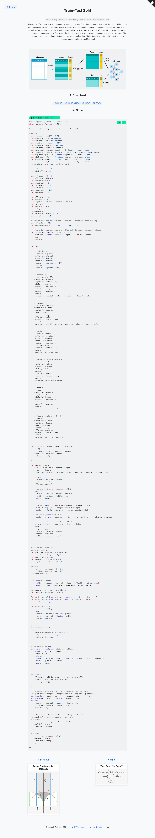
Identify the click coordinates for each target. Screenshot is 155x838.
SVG (98, 103)
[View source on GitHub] (119, 122)
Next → (111, 759)
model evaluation (85, 20)
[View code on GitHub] (151, 4)
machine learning (51, 20)
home (12, 7)
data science (63, 20)
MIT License (79, 827)
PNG (60, 103)
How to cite (96, 827)
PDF (87, 103)
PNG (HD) (74, 103)
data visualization (98, 20)
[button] (124, 122)
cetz (107, 20)
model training (73, 20)
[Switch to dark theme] (108, 827)
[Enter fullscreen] (123, 52)
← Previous (43, 759)
